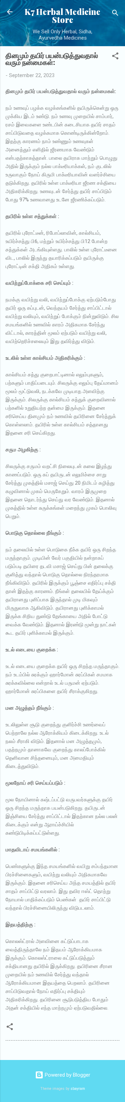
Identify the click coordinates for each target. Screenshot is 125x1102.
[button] (115, 57)
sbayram (77, 1088)
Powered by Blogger (66, 1075)
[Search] (115, 14)
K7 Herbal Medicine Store (62, 15)
